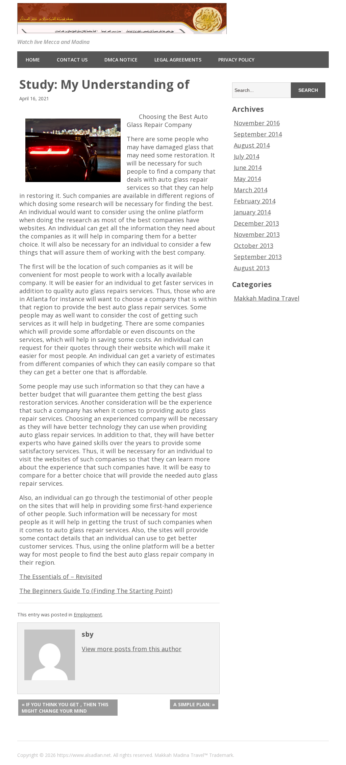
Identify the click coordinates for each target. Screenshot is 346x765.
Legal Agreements (177, 59)
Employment (88, 614)
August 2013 (252, 268)
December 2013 (256, 223)
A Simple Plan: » (194, 704)
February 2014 (254, 201)
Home (33, 59)
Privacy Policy (236, 59)
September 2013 (258, 257)
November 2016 (257, 123)
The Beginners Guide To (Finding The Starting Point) (95, 591)
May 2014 (247, 179)
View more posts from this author (131, 649)
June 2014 (248, 167)
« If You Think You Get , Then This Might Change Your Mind (65, 707)
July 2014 (246, 156)
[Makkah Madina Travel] (122, 29)
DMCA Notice (121, 59)
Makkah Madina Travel (266, 298)
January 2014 (252, 212)
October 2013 (253, 245)
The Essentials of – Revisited (60, 576)
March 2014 (250, 190)
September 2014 (258, 134)
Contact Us (72, 59)
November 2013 (257, 234)
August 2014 (252, 145)
